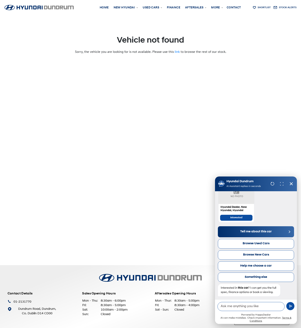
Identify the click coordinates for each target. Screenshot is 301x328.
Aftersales (194, 7)
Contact (234, 7)
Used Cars (151, 7)
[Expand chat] (281, 183)
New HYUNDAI (124, 7)
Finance (173, 7)
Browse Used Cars (256, 243)
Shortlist (264, 7)
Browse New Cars (256, 254)
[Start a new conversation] (272, 183)
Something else (256, 277)
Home (104, 7)
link (177, 52)
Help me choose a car (256, 265)
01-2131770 (22, 301)
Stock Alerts (287, 7)
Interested (236, 217)
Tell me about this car (256, 231)
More (215, 7)
